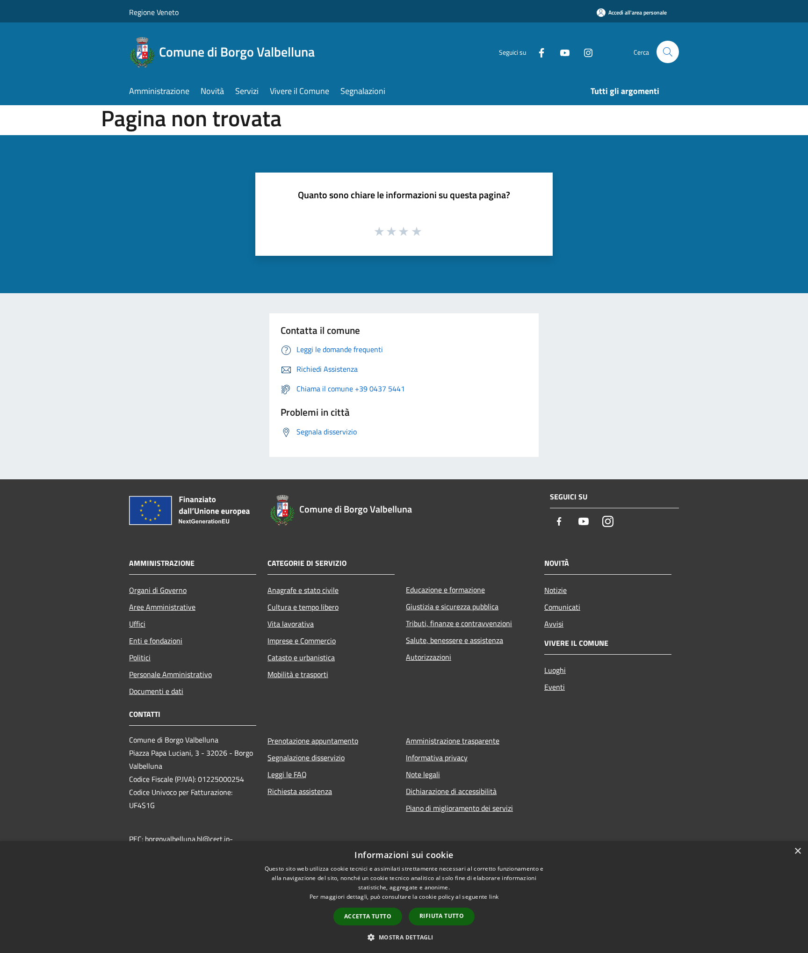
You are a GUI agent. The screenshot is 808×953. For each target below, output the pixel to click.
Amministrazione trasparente (452, 740)
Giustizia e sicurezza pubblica (452, 606)
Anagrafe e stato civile (303, 590)
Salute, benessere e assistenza (454, 640)
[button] (404, 937)
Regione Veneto (154, 12)
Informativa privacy (437, 757)
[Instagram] (584, 51)
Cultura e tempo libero (303, 607)
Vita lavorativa (290, 623)
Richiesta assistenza (299, 791)
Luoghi (555, 670)
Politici (140, 657)
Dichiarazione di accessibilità (451, 791)
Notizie (555, 590)
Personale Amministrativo (170, 674)
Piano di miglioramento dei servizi (459, 808)
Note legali (423, 774)
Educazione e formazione (445, 589)
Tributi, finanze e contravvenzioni (459, 623)
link (493, 897)
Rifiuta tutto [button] (441, 916)
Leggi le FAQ (287, 774)
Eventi (554, 687)
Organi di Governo (158, 590)
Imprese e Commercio (301, 640)
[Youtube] (561, 51)
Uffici (137, 623)
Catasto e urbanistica (301, 657)
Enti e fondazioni (155, 640)
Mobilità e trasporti (297, 674)
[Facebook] (537, 51)
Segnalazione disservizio (306, 757)
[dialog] (404, 897)
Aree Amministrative (162, 607)
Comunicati (562, 607)
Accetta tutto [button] (367, 916)
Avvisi (553, 623)
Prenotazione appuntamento (312, 740)
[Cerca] (667, 52)
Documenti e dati (156, 691)
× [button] (797, 851)
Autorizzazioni (428, 657)
